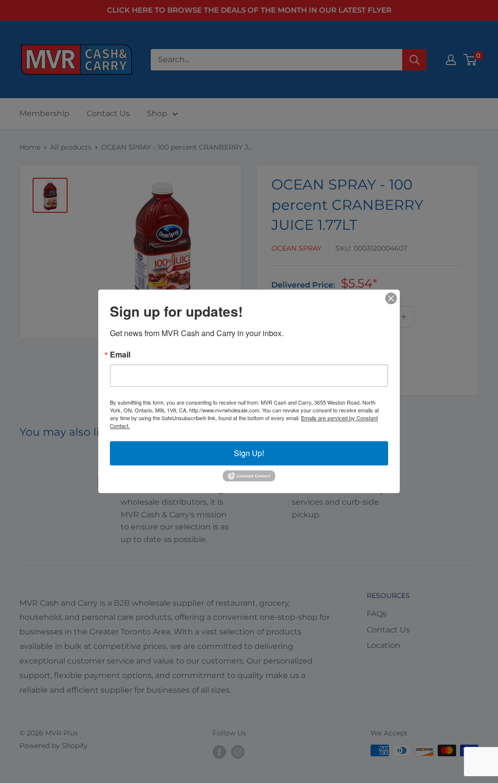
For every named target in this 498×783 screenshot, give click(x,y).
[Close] (391, 298)
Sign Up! (249, 453)
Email (120, 354)
